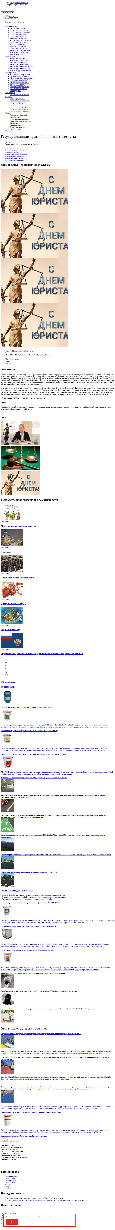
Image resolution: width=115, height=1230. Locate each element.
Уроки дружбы (15, 91)
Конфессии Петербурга (19, 30)
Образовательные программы (21, 79)
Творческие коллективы (19, 38)
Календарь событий (17, 99)
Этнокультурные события (20, 101)
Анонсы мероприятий (18, 115)
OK (12, 1222)
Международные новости (20, 119)
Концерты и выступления (20, 75)
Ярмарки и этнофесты (18, 48)
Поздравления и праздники (20, 121)
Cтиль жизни (15, 123)
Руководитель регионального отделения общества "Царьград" (29, 1198)
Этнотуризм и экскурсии (19, 83)
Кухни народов (16, 125)
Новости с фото (16, 129)
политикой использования (41, 1217)
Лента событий (16, 117)
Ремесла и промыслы (18, 46)
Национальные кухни (18, 36)
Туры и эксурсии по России (20, 70)
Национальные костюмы (19, 95)
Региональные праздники (20, 107)
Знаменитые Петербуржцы (20, 50)
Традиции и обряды (17, 85)
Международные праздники (20, 109)
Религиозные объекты (18, 62)
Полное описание (12, 359)
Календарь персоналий (19, 58)
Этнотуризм (10, 56)
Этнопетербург (11, 26)
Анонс (7, 361)
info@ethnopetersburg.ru (19, 3)
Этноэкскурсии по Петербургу (21, 66)
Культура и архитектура (19, 52)
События (8, 97)
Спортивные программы (19, 87)
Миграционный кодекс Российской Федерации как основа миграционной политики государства (42, 1200)
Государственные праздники (21, 105)
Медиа (7, 113)
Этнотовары (10, 93)
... (6, 662)
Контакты (9, 131)
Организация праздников (19, 77)
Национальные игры (18, 42)
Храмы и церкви (16, 54)
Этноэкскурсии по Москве (20, 68)
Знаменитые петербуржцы (20, 64)
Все (6, 674)
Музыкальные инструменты (20, 40)
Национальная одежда (18, 34)
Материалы (8, 686)
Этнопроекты (10, 73)
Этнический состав (17, 28)
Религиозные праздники (19, 111)
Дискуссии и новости (18, 127)
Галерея (8, 363)
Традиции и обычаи (17, 44)
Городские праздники (18, 103)
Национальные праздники (20, 32)
